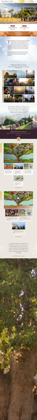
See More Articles (18, 187)
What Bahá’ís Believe (3, 78)
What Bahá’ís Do (3, 94)
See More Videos (18, 236)
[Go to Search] (25, 1)
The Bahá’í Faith (7, 1)
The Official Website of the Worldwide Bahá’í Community (7, 2)
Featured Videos (0, 196)
